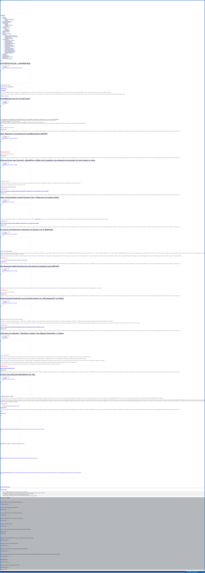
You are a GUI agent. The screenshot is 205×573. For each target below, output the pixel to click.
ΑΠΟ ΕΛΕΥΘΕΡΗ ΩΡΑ (7, 33)
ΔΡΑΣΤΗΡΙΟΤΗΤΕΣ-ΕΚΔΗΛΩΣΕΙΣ (11, 36)
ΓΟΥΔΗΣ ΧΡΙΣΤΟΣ (8, 44)
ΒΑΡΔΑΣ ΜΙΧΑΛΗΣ (8, 42)
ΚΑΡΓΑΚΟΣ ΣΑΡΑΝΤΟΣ (9, 48)
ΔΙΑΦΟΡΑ (6, 26)
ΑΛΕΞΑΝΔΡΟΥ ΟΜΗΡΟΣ (9, 40)
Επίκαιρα (7, 67)
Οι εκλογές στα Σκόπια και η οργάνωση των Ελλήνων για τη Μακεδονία (26, 229)
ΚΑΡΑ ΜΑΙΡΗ (7, 47)
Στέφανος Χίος (38, 219)
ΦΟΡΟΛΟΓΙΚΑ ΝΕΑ (6, 30)
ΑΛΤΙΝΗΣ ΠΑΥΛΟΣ (8, 41)
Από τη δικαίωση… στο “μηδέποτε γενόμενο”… (6, 523)
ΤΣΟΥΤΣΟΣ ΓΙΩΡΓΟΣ (9, 52)
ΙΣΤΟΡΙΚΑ (5, 54)
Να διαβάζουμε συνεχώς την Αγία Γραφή (15, 99)
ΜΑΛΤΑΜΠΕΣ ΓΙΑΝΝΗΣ (9, 50)
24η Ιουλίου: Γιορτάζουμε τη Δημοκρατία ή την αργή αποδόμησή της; (9, 507)
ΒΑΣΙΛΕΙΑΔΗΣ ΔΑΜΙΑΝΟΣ (10, 43)
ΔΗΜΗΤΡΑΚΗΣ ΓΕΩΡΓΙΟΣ (10, 46)
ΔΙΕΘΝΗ (6, 20)
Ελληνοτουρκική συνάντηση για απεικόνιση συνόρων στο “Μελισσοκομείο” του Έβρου (32, 298)
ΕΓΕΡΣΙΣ (4, 17)
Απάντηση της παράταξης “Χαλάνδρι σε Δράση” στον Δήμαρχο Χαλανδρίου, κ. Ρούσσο (32, 333)
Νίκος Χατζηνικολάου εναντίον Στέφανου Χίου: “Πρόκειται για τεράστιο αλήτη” (29, 197)
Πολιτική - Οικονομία (13, 67)
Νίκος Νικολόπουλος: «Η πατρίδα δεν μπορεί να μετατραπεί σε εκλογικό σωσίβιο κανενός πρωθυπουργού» (14, 548)
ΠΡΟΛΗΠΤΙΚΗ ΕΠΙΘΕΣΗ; (4, 559)
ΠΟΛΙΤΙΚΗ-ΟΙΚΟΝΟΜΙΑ (9, 19)
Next (1, 411)
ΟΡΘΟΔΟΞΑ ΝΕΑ (6, 31)
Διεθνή (4, 67)
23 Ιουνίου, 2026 (3, 525)
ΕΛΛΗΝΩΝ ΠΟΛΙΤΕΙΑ (9, 38)
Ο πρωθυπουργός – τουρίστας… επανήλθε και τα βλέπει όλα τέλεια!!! (12, 443)
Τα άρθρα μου (20, 67)
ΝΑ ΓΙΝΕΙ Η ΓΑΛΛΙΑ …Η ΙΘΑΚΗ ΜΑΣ (15, 63)
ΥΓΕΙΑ (4, 32)
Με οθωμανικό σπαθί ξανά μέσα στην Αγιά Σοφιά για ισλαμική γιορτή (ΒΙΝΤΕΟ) (29, 266)
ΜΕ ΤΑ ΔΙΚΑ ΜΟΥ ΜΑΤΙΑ (7, 21)
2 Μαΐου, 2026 (3, 531)
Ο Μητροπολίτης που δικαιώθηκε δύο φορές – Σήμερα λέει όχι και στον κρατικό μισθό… (11, 518)
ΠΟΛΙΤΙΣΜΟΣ (5, 23)
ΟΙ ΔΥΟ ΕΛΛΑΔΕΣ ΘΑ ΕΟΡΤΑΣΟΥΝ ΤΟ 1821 (17, 374)
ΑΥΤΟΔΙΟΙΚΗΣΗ (6, 55)
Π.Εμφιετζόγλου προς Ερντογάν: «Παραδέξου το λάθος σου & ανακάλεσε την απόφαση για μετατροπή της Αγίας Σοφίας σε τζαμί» (47, 160)
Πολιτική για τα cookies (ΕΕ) (7, 58)
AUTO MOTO (5, 53)
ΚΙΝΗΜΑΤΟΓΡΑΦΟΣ (9, 25)
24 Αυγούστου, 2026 (4, 540)
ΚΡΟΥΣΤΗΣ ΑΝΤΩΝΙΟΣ (9, 49)
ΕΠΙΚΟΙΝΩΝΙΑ (5, 57)
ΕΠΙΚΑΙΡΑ (5, 18)
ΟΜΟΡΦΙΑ (7, 29)
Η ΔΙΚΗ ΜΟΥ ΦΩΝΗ (6, 22)
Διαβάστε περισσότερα (4, 95)
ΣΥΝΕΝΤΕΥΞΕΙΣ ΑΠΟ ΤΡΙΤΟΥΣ (11, 35)
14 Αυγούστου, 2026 (4, 504)
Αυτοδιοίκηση (5, 337)
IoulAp (5, 66)
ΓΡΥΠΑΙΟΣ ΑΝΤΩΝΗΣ (9, 45)
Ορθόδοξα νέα (5, 103)
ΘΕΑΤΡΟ (6, 24)
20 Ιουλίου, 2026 (3, 515)
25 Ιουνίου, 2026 (3, 520)
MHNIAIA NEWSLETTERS (8, 56)
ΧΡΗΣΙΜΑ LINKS (8, 37)
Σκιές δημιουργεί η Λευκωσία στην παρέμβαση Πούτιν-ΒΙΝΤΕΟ (24, 134)
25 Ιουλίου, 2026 (3, 509)
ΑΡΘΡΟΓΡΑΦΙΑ (5, 39)
